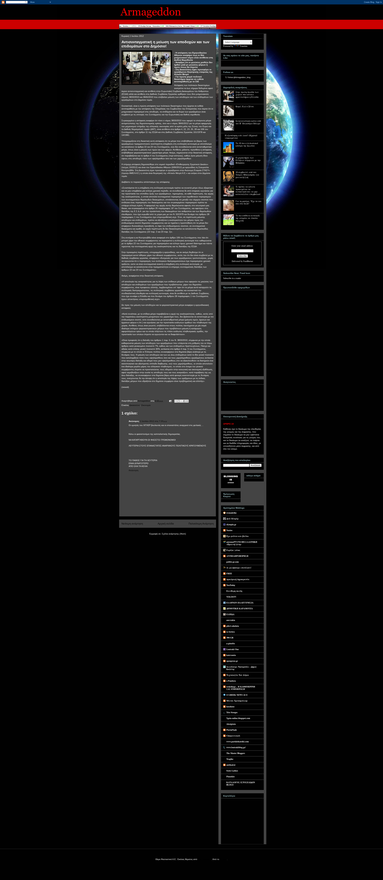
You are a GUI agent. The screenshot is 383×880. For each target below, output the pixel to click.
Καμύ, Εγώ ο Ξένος (245, 106)
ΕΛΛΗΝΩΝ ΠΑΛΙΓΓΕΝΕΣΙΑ (239, 602)
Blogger (223, 859)
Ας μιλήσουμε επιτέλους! (238, 567)
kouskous (230, 706)
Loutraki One (232, 649)
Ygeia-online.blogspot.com (238, 718)
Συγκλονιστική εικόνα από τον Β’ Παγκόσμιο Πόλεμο (248, 122)
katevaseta (231, 655)
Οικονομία (146, 405)
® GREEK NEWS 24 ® (236, 694)
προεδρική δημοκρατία (237, 579)
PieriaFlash (231, 729)
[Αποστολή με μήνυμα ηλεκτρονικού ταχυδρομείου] (175, 401)
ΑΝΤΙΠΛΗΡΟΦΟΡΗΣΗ (237, 556)
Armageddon (144, 401)
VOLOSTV (231, 596)
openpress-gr (232, 660)
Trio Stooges (231, 712)
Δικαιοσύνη (134, 405)
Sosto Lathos (232, 770)
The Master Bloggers (235, 753)
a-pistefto (230, 643)
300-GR (229, 637)
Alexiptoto (231, 724)
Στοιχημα (213, 28)
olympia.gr (231, 524)
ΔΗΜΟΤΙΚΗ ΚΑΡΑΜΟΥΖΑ (239, 608)
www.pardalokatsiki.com (237, 741)
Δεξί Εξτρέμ (232, 518)
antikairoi (230, 764)
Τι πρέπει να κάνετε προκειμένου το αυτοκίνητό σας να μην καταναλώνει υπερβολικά (248, 190)
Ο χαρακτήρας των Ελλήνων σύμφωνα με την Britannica (248, 160)
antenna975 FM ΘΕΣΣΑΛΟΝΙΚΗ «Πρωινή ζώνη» (241, 543)
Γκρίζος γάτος (233, 550)
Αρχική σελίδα (166, 523)
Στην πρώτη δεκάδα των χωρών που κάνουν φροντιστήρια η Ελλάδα (247, 95)
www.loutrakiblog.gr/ (236, 747)
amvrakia (230, 620)
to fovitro (230, 631)
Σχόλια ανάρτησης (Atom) (174, 534)
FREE (229, 573)
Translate (243, 46)
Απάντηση (133, 470)
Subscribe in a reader (232, 278)
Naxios (229, 530)
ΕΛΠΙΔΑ (230, 614)
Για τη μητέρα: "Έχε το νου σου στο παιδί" (249, 202)
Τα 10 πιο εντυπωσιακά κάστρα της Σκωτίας (247, 144)
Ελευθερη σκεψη (234, 590)
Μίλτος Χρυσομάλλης (237, 700)
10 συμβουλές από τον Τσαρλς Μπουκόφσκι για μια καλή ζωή (247, 175)
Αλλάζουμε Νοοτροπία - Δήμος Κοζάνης (241, 668)
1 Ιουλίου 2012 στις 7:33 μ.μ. (153, 421)
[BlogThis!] (178, 401)
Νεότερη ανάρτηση (132, 523)
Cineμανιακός (233, 735)
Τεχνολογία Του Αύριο (237, 675)
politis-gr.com (232, 561)
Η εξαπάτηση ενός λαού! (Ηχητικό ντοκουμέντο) (241, 136)
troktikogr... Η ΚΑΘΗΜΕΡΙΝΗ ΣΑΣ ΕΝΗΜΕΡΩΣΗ (240, 688)
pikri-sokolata (232, 625)
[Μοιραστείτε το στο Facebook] (184, 401)
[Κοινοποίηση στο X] (181, 401)
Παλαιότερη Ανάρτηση (201, 523)
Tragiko (229, 759)
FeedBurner (248, 261)
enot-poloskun (204, 859)
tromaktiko (231, 512)
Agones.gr (205, 28)
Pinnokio (230, 776)
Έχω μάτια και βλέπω (237, 536)
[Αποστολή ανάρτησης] (170, 401)
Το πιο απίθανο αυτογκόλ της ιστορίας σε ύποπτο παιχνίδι (248, 218)
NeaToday (230, 585)
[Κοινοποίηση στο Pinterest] (187, 401)
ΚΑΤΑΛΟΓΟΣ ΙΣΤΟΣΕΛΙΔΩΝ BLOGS (240, 783)
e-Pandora (231, 680)
